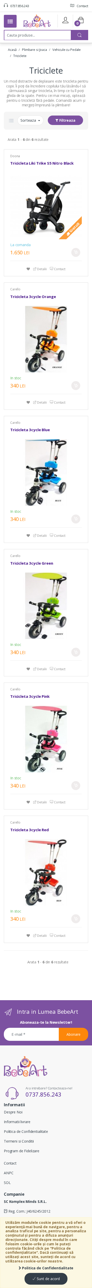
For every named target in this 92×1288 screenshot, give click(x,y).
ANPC (8, 1172)
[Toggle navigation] (10, 21)
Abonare (73, 1034)
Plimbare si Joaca (34, 49)
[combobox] (37, 35)
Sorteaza (28, 120)
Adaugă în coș (75, 252)
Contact (82, 6)
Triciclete (20, 55)
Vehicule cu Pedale (66, 49)
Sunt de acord (48, 1278)
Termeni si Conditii (19, 1141)
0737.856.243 (19, 6)
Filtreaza (66, 120)
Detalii (42, 269)
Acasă (12, 49)
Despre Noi (13, 1112)
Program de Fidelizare (21, 1150)
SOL (7, 1182)
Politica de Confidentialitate (47, 1268)
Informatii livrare (17, 1121)
